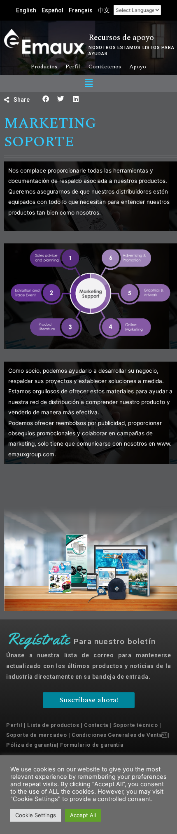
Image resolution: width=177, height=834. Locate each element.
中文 (103, 10)
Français (81, 10)
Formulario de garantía (91, 745)
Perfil (72, 67)
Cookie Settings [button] (35, 815)
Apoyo (137, 67)
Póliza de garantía (31, 745)
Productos (44, 67)
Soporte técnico (135, 725)
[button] (88, 83)
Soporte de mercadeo (36, 735)
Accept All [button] (83, 815)
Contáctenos (104, 67)
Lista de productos (53, 725)
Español (52, 10)
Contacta (96, 725)
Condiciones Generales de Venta (117, 735)
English (26, 10)
